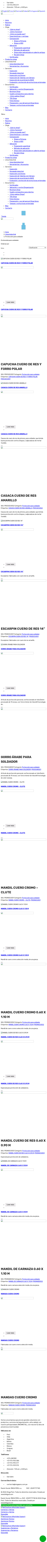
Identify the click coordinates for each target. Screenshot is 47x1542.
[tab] (5, 252)
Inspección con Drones (17, 75)
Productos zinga (11, 59)
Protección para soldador (31, 374)
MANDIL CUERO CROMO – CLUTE (13, 786)
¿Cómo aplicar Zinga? (17, 96)
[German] (18, 11)
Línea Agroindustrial (17, 64)
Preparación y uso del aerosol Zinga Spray (24, 103)
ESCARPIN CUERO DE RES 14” (12, 525)
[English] (4, 11)
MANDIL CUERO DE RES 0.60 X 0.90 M (15, 1037)
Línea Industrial (10, 234)
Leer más (10, 302)
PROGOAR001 (36, 769)
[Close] (2, 314)
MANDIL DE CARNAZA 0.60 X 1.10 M (14, 1165)
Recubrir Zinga (19, 55)
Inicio (7, 232)
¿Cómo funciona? (16, 32)
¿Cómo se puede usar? (18, 34)
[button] (23, 114)
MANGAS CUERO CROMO (10, 1294)
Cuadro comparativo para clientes (22, 94)
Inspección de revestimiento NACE (22, 80)
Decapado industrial (17, 73)
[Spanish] (41, 11)
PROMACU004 (31, 1405)
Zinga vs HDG (18, 43)
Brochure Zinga (15, 92)
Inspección (13, 71)
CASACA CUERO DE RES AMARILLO (14, 388)
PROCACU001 (5, 379)
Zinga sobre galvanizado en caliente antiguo (29, 52)
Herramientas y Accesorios (19, 66)
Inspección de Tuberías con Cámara (22, 78)
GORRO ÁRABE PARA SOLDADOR (13, 649)
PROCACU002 (38, 508)
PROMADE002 (38, 1281)
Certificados (14, 57)
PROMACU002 (39, 1025)
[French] (11, 11)
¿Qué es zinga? (15, 29)
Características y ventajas (19, 36)
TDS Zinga (13, 98)
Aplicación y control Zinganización (22, 89)
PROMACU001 (36, 900)
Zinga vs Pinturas (20, 41)
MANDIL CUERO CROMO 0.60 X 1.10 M (15, 909)
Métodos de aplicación (22, 50)
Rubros (7, 25)
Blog (6, 108)
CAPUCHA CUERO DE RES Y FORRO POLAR (17, 263)
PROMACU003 (40, 1153)
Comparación (14, 39)
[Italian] (25, 11)
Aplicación (13, 46)
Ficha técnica (14, 101)
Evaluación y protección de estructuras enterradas (28, 82)
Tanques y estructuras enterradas (22, 105)
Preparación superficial (22, 48)
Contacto (8, 110)
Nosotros (8, 23)
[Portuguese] (33, 11)
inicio (7, 20)
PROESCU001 (34, 636)
